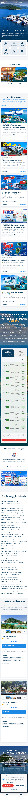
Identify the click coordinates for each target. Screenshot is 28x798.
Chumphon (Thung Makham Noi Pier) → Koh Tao (13, 551)
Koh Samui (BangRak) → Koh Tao (9, 506)
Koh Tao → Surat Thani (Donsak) (9, 570)
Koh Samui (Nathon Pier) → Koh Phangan (12, 539)
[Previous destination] (2, 76)
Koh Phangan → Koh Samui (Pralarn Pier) (12, 508)
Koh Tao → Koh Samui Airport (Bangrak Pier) (12, 563)
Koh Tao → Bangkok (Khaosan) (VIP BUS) (12, 511)
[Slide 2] (10, 88)
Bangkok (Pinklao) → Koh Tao (9, 546)
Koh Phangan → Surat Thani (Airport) (10, 558)
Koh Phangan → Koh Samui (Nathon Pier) (12, 589)
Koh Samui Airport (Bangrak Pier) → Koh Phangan (14, 541)
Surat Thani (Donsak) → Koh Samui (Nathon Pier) (14, 586)
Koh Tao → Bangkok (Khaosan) (9, 532)
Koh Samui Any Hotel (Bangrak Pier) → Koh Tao (13, 522)
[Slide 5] (21, 88)
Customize (14, 789)
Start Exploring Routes (14, 769)
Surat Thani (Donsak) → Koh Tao (9, 579)
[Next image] (24, 622)
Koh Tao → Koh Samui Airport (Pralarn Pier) (12, 593)
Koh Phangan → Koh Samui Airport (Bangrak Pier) (14, 582)
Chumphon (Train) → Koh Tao (8, 567)
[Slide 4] (17, 88)
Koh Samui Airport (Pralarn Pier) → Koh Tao (12, 513)
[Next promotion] (26, 478)
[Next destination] (26, 76)
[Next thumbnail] (24, 631)
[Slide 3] (14, 88)
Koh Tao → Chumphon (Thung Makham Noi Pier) (13, 534)
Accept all (8, 785)
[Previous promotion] (2, 478)
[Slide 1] (7, 88)
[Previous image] (3, 622)
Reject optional (20, 785)
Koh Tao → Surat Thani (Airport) (9, 591)
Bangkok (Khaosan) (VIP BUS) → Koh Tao (12, 575)
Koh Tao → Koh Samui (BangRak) (9, 577)
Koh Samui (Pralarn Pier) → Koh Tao (10, 501)
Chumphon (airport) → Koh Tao (9, 565)
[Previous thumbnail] (3, 631)
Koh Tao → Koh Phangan (7, 525)
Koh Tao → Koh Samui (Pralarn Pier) (10, 504)
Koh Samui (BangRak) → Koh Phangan (11, 573)
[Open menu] (25, 2)
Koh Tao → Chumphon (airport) (9, 556)
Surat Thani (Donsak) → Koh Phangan (11, 537)
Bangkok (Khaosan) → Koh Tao (9, 553)
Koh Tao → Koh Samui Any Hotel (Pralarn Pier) (13, 520)
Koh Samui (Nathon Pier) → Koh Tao (10, 584)
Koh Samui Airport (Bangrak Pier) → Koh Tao (12, 515)
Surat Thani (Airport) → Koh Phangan (10, 518)
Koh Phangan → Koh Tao (7, 549)
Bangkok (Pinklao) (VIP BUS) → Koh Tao (11, 544)
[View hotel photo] (8, 631)
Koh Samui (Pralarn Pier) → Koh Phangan (12, 530)
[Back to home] (3, 2)
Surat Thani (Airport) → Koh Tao (9, 560)
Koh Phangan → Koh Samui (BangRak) (11, 527)
